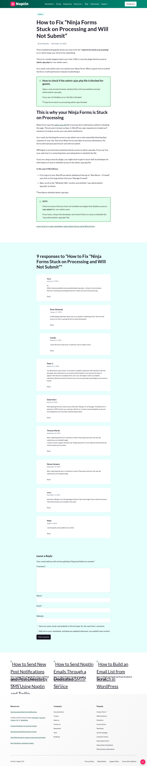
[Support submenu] (107, 4)
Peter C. (50, 363)
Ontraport (35, 718)
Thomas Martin (53, 430)
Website (40, 616)
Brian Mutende (56, 309)
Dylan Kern (51, 400)
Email (39, 606)
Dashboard (130, 4)
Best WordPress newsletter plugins (22, 743)
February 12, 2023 (53, 366)
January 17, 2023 (52, 281)
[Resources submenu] (82, 4)
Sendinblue (24, 720)
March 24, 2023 (52, 402)
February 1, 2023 (55, 340)
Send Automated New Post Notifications (23, 712)
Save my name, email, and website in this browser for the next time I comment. (72, 626)
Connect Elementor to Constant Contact (23, 726)
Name (39, 596)
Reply (49, 296)
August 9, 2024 (52, 523)
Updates (40, 14)
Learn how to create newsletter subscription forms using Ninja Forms (65, 226)
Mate (49, 521)
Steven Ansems (53, 464)
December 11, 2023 (53, 495)
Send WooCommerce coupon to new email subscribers (28, 737)
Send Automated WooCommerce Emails (23, 732)
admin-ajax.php (60, 125)
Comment (41, 566)
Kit (17, 720)
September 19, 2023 (53, 433)
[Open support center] (142, 761)
